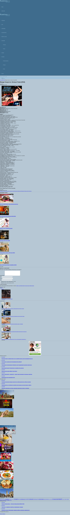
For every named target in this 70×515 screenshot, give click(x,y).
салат (65, 499)
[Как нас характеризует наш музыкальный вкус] (6, 202)
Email (1, 278)
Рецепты (4, 44)
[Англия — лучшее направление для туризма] (6, 497)
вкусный (2, 499)
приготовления (46, 499)
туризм (8, 500)
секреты (68, 499)
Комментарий (2, 275)
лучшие (16, 499)
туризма (11, 500)
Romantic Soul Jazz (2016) (5, 240)
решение (63, 499)
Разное (3, 56)
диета (10, 499)
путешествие (50, 499)
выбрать (7, 499)
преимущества (36, 499)
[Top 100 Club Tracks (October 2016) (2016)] (4, 214)
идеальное (12, 499)
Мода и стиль (4, 36)
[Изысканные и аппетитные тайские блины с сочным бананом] (6, 488)
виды (0, 499)
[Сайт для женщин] (5, 2)
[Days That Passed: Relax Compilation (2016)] (4, 263)
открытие (31, 499)
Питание (3, 40)
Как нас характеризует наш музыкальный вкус (9, 204)
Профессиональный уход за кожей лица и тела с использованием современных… (14, 339)
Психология (4, 32)
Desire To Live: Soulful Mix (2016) (6, 228)
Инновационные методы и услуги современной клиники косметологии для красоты (14, 331)
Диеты (4, 48)
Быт (2, 24)
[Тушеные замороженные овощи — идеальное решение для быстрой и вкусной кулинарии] (6, 479)
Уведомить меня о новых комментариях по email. (8, 281)
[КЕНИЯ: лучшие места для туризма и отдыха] (7, 398)
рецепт (60, 499)
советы (1, 500)
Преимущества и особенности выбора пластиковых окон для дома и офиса (13, 316)
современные (5, 500)
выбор (4, 499)
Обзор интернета (5, 60)
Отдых (3, 52)
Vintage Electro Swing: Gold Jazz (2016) (7, 252)
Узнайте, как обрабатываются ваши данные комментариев (25, 285)
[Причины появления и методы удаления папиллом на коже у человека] (6, 323)
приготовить (41, 499)
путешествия (55, 499)
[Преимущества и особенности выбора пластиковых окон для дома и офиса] (6, 315)
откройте (27, 499)
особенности (22, 499)
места (19, 499)
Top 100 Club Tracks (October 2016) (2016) (8, 216)
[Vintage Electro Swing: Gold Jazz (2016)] (4, 251)
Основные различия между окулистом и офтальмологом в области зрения (13, 308)
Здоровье (3, 28)
